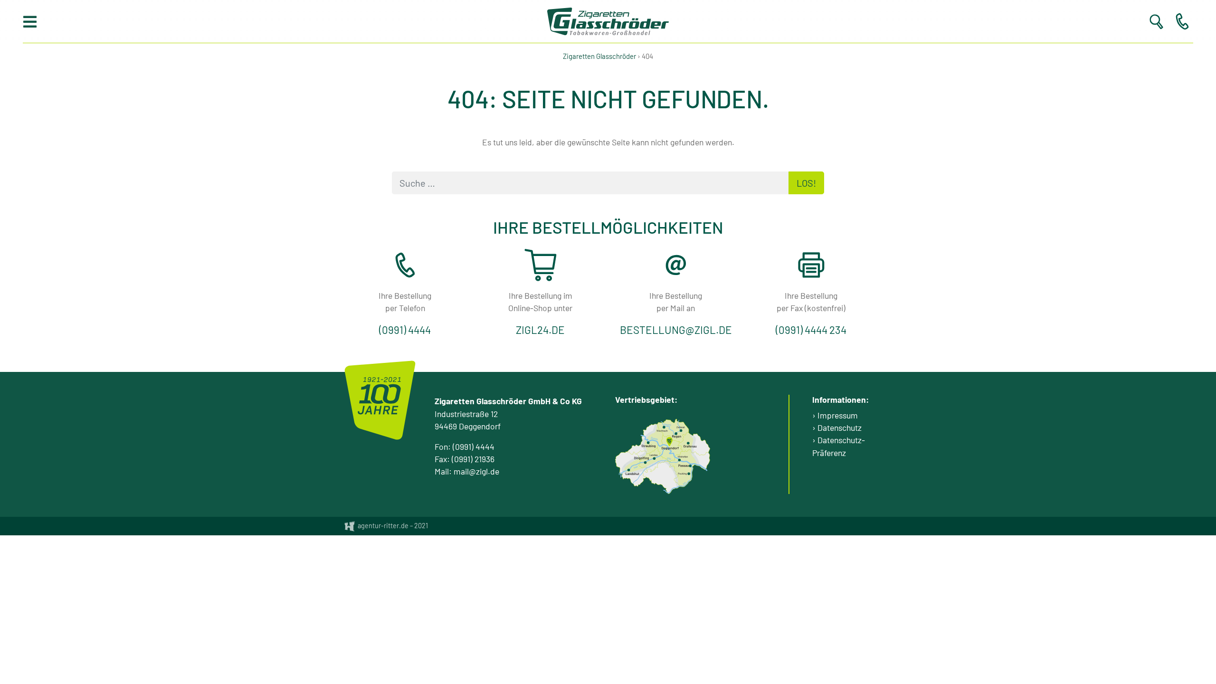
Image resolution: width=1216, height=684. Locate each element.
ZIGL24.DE (540, 329)
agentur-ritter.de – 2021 (392, 526)
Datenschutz (839, 427)
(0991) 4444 (405, 329)
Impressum (837, 415)
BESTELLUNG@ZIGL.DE (676, 329)
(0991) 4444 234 (811, 329)
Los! (806, 183)
